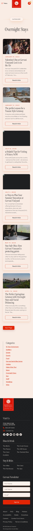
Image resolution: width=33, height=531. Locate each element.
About (5, 511)
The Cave (6, 452)
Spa (7, 376)
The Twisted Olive (23, 452)
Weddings (9, 382)
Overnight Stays (11, 373)
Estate (8, 352)
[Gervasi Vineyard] (8, 404)
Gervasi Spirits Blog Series (14, 361)
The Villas (6, 465)
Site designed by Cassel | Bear (10, 529)
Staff (7, 379)
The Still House (22, 449)
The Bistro (6, 446)
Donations (24, 515)
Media (16, 515)
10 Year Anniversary (12, 347)
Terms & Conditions (21, 522)
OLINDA (6, 455)
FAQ (11, 511)
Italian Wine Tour (11, 367)
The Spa (19, 469)
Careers (5, 518)
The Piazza (6, 449)
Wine (7, 385)
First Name (8, 484)
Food (7, 358)
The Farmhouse (8, 469)
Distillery (8, 350)
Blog (17, 511)
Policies (24, 511)
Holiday (8, 364)
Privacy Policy (7, 522)
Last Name (8, 489)
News (8, 370)
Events (8, 355)
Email (6, 495)
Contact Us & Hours (17, 518)
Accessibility (7, 515)
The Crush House (22, 446)
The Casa (20, 465)
